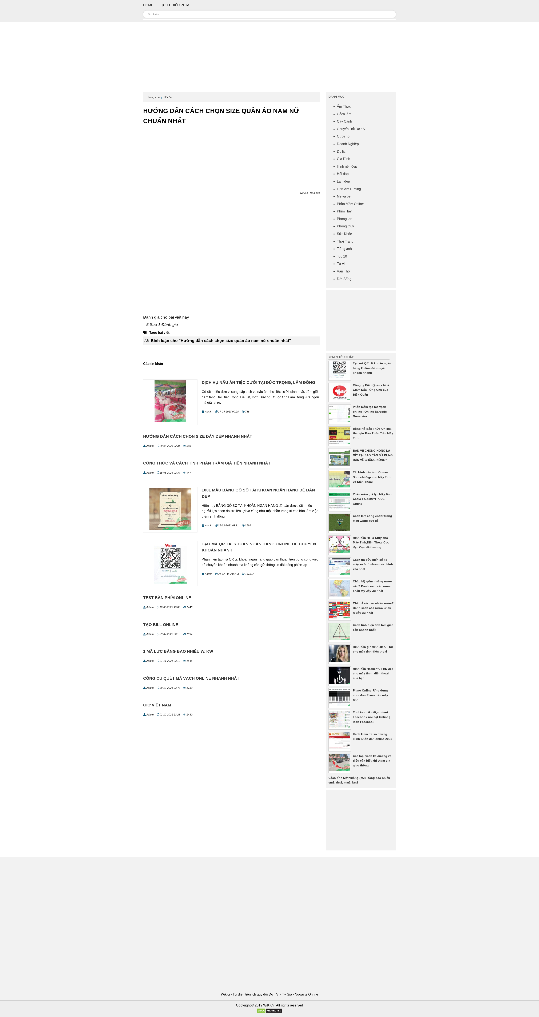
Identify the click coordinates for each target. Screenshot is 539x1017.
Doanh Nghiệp (348, 144)
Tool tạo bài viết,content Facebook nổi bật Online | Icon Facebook (371, 717)
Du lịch (342, 151)
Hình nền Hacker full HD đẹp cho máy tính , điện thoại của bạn (373, 673)
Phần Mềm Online (350, 204)
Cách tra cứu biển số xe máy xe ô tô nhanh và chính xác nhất (373, 564)
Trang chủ (153, 97)
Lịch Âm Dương (349, 189)
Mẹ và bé (344, 196)
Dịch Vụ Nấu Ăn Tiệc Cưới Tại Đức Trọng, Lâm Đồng (258, 382)
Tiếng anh (344, 249)
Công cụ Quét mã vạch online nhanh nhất (191, 678)
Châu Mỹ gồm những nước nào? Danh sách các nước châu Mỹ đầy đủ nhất (372, 586)
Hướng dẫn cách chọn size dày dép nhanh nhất (197, 436)
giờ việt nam (157, 705)
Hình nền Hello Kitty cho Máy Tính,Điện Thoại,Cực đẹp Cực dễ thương (371, 542)
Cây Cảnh (344, 121)
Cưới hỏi (343, 136)
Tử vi (341, 264)
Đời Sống (344, 279)
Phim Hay (344, 211)
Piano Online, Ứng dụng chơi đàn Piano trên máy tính (370, 695)
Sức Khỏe (344, 234)
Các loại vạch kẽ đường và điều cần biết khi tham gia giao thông (372, 760)
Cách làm (344, 114)
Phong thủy (345, 226)
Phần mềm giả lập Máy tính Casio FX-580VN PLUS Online (372, 498)
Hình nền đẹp (347, 166)
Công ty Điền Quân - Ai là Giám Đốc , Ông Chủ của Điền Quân (371, 389)
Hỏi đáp (168, 97)
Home (148, 5)
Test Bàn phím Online (167, 597)
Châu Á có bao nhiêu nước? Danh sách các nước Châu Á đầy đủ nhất (373, 608)
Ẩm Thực (344, 106)
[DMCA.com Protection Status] (269, 1012)
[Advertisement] (269, 58)
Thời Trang (345, 241)
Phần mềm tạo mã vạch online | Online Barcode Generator (370, 411)
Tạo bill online (160, 624)
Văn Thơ (343, 271)
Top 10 (342, 256)
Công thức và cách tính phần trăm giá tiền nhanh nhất (207, 463)
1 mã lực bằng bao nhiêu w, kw (178, 651)
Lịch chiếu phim (174, 5)
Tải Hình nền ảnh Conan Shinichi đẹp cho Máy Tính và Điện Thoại (372, 477)
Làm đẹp (343, 181)
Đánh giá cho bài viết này (166, 317)
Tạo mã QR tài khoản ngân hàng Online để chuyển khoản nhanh (372, 368)
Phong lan (344, 219)
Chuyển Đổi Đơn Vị (351, 129)
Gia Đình (343, 159)
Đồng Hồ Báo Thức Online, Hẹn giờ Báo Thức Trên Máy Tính (373, 433)
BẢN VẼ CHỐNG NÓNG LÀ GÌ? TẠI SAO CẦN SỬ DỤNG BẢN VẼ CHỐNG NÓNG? (373, 455)
